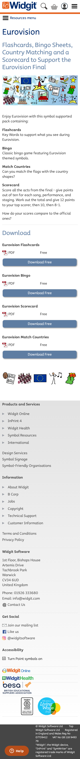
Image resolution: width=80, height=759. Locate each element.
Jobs (11, 501)
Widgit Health (19, 428)
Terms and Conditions (19, 533)
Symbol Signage (15, 459)
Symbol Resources (22, 435)
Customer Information (25, 523)
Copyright (15, 509)
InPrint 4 (15, 421)
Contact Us (16, 605)
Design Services (14, 453)
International (18, 442)
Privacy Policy (13, 540)
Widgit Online (19, 414)
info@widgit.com (26, 598)
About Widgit (18, 487)
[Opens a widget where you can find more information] (16, 751)
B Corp (13, 494)
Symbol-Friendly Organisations (26, 466)
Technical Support (22, 516)
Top (71, 726)
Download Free (40, 262)
